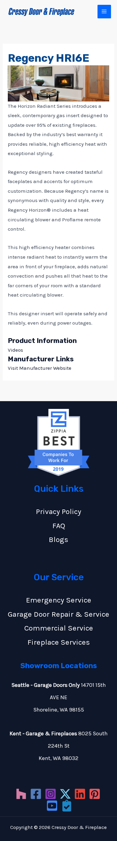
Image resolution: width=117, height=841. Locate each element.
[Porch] (67, 805)
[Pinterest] (94, 794)
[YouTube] (52, 805)
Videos (15, 350)
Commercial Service (58, 628)
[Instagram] (50, 794)
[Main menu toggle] (104, 12)
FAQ (58, 525)
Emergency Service (58, 600)
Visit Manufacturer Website (39, 368)
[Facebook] (36, 794)
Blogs (58, 539)
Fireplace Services (58, 642)
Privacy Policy (58, 511)
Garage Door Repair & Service (58, 614)
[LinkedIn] (80, 794)
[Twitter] (65, 794)
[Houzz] (21, 794)
